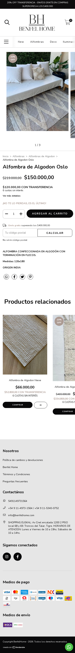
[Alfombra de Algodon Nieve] (40, 405)
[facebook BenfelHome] (17, 557)
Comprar (17, 405)
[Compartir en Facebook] (15, 278)
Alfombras (37, 42)
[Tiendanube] (14, 647)
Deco (53, 42)
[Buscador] (7, 22)
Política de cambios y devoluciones (23, 460)
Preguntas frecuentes (15, 481)
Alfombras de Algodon (42, 156)
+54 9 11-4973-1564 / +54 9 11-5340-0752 (33, 508)
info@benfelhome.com (21, 515)
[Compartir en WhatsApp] (6, 277)
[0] (67, 23)
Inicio (6, 156)
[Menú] (6, 41)
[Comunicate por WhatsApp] (69, 647)
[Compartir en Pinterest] (30, 278)
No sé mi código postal (15, 240)
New (21, 42)
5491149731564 (17, 501)
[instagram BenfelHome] (7, 557)
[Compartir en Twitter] (23, 278)
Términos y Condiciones (16, 474)
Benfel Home (10, 467)
